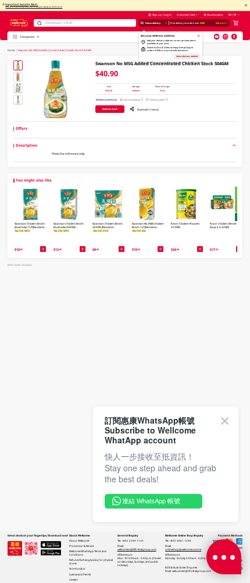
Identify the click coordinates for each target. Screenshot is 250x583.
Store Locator (215, 14)
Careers (73, 579)
